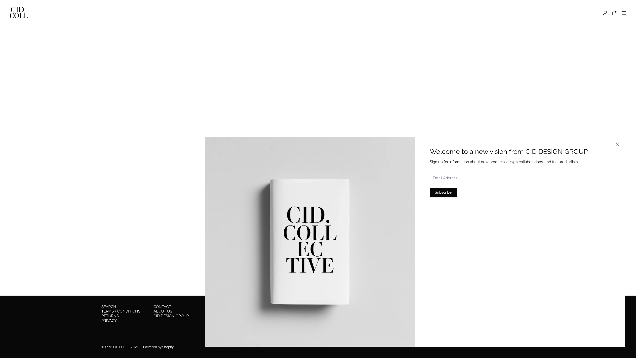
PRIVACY (109, 320)
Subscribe (443, 192)
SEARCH (108, 307)
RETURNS (110, 316)
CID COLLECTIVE (126, 347)
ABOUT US (163, 311)
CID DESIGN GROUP (171, 316)
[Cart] (615, 13)
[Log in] (605, 13)
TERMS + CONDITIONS (120, 311)
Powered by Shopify (158, 347)
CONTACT (162, 307)
